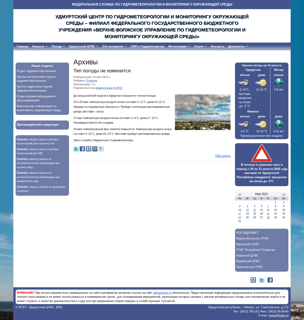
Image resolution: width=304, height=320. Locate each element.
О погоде (91, 80)
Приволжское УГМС (249, 267)
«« (239, 194)
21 (268, 213)
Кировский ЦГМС (247, 244)
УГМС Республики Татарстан (255, 249)
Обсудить (223, 156)
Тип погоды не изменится (102, 70)
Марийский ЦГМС (248, 261)
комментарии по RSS (108, 87)
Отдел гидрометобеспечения (36, 71)
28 (268, 217)
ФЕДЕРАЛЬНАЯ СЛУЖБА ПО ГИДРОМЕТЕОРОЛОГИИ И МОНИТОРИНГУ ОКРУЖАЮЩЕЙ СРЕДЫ (152, 4)
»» (283, 194)
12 (254, 209)
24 (239, 217)
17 (239, 213)
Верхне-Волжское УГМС (252, 238)
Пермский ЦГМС (247, 255)
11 (247, 209)
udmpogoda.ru (162, 292)
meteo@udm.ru (278, 315)
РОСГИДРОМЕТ (247, 232)
